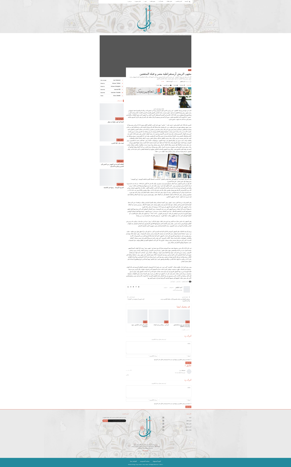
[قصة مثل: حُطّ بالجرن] (112, 133)
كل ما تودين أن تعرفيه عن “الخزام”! (135, 299)
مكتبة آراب (161, 1)
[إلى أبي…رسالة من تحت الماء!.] (159, 316)
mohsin (183, 370)
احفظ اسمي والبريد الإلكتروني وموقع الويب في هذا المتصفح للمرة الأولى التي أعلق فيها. (172, 359)
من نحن (129, 1)
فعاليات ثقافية (188, 430)
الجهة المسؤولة (157, 461)
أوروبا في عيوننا (119, 118)
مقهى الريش (173, 281)
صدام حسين (178, 281)
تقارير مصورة (138, 1)
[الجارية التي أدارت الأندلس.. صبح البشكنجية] (137, 316)
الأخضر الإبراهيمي (185, 281)
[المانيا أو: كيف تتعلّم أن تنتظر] (112, 111)
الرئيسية (186, 1)
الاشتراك (105, 420)
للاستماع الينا (145, 450)
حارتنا (190, 70)
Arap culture (139, 464)
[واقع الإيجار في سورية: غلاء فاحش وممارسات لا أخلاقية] (180, 316)
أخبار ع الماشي (179, 1)
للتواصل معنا (133, 461)
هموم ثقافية (152, 1)
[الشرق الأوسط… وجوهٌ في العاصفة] (112, 177)
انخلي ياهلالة (169, 1)
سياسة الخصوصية (144, 461)
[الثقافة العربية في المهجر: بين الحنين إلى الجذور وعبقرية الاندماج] (112, 154)
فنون (145, 1)
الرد (127, 375)
